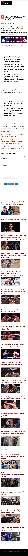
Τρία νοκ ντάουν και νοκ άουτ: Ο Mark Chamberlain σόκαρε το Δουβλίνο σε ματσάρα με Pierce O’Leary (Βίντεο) (13, 309)
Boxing (15, 21)
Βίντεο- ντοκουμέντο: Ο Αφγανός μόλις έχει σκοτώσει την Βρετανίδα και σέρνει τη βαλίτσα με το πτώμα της (14, 255)
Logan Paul (20, 28)
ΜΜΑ (24, 156)
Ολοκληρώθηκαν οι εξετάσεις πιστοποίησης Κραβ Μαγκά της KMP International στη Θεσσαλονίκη (13, 492)
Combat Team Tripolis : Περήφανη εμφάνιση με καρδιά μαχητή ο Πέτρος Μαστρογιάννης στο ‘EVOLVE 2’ (13, 474)
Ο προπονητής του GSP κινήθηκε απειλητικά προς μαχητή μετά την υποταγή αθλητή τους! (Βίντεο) (13, 415)
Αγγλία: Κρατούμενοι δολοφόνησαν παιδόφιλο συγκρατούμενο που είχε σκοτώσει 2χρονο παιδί (13, 433)
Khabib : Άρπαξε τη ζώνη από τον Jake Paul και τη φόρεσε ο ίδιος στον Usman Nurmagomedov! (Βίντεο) (14, 291)
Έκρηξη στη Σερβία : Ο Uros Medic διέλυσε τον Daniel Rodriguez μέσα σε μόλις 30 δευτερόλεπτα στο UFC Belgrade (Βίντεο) (13, 273)
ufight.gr (5, 158)
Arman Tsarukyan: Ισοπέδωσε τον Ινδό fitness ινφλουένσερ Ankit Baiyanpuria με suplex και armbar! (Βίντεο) (13, 327)
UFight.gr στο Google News (16, 151)
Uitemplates (14, 553)
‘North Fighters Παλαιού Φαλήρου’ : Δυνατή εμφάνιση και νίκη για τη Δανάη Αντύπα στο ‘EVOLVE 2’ (13, 528)
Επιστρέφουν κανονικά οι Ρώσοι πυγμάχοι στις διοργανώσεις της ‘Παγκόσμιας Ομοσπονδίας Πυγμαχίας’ (14, 346)
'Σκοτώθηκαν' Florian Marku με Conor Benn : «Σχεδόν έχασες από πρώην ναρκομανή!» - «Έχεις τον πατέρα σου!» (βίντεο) (12, 141)
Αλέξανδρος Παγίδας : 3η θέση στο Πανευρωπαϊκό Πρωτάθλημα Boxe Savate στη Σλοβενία (13, 456)
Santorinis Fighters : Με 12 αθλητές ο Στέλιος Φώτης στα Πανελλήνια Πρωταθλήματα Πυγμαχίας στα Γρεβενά (13, 510)
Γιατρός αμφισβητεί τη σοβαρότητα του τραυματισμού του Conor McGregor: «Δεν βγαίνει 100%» (12, 364)
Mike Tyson (11, 34)
